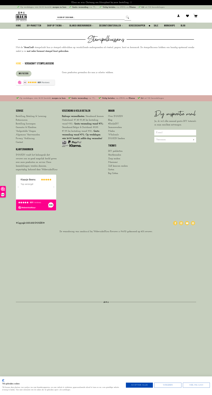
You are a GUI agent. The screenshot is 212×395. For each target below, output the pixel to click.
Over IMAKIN (115, 116)
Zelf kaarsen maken (118, 166)
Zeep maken (114, 158)
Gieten (111, 169)
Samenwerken (115, 127)
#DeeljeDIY (113, 124)
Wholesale (113, 135)
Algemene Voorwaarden (28, 135)
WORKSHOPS (169, 25)
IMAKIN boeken (116, 138)
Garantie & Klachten (26, 127)
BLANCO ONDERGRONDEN (80, 25)
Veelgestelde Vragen (26, 131)
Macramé (113, 162)
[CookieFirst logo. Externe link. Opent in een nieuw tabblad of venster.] (3, 380)
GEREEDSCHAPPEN (137, 25)
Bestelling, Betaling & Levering (31, 116)
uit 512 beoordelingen (153, 7)
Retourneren (22, 120)
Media (111, 131)
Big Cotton (113, 173)
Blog (183, 25)
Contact (19, 142)
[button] (178, 17)
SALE (156, 25)
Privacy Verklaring (25, 138)
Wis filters (23, 73)
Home (18, 25)
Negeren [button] (136, 2)
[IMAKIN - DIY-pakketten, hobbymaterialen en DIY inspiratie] (21, 16)
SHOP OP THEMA (54, 25)
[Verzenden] (128, 17)
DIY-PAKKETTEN (34, 25)
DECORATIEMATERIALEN (110, 25)
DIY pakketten (115, 151)
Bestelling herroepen (26, 124)
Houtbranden (114, 155)
